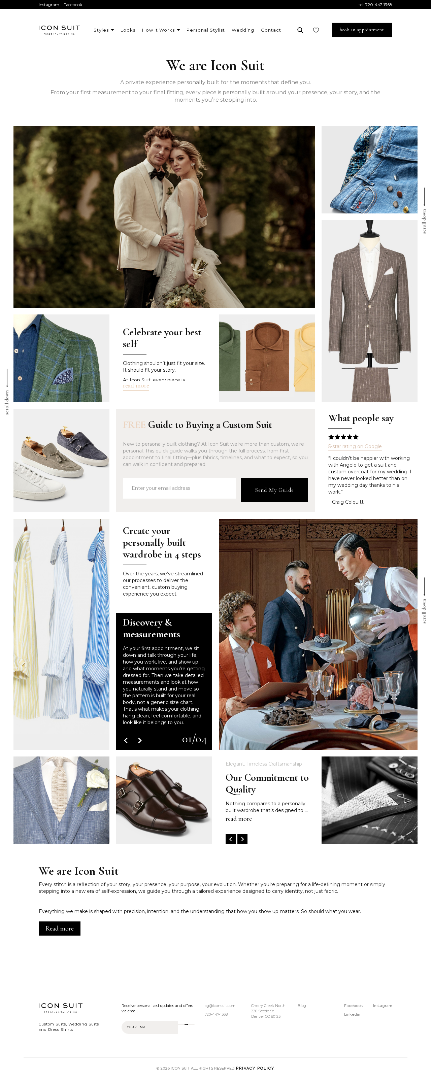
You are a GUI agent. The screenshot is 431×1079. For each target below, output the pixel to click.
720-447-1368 (378, 4)
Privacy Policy (255, 1068)
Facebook (73, 4)
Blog (302, 1005)
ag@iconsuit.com (220, 1005)
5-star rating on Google (355, 446)
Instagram (49, 4)
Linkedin (352, 1014)
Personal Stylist (206, 30)
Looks (128, 30)
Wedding (243, 30)
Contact (271, 30)
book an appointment (362, 30)
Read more (59, 928)
